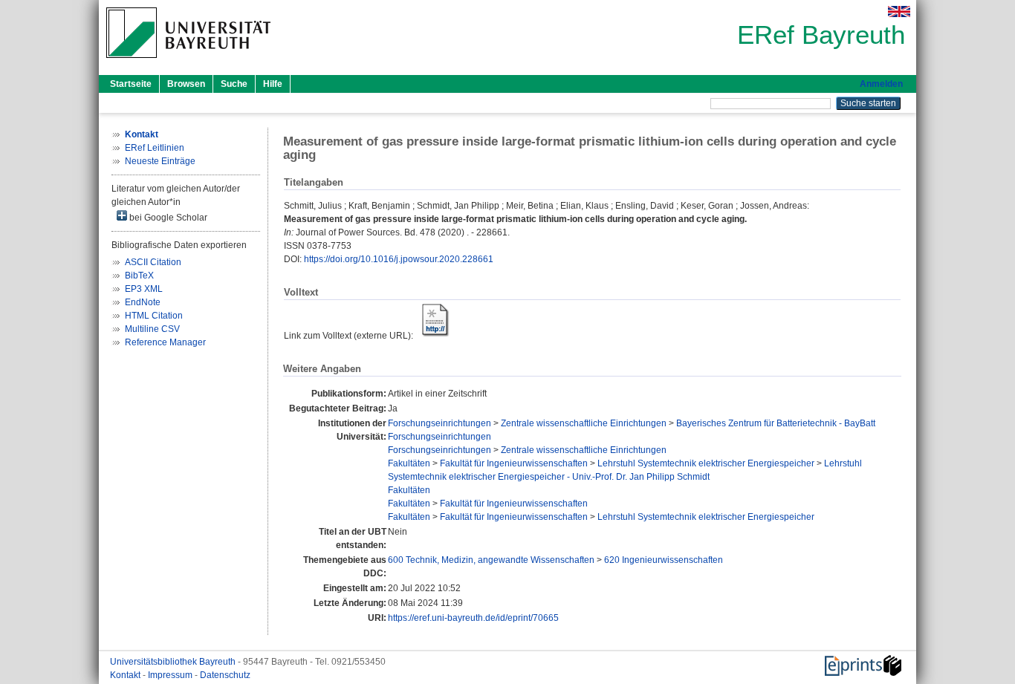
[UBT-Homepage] (188, 62)
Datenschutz (225, 675)
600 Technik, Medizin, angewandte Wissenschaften (491, 560)
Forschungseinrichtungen (439, 423)
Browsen (186, 84)
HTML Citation (154, 315)
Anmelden (881, 84)
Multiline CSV (152, 329)
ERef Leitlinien (154, 148)
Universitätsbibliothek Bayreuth (174, 662)
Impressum (171, 675)
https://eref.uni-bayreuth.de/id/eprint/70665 (473, 618)
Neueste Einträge (160, 161)
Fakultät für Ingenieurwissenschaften (514, 463)
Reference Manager (165, 342)
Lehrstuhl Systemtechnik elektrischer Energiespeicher (705, 463)
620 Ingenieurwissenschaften (663, 560)
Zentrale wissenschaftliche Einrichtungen (584, 423)
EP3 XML (144, 289)
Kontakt (126, 675)
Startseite (131, 84)
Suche (234, 84)
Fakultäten (409, 463)
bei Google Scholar (167, 217)
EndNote (142, 302)
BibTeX (139, 275)
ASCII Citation (153, 262)
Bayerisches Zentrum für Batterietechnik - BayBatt (775, 423)
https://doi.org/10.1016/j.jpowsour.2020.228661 (398, 259)
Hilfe (272, 84)
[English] (899, 11)
